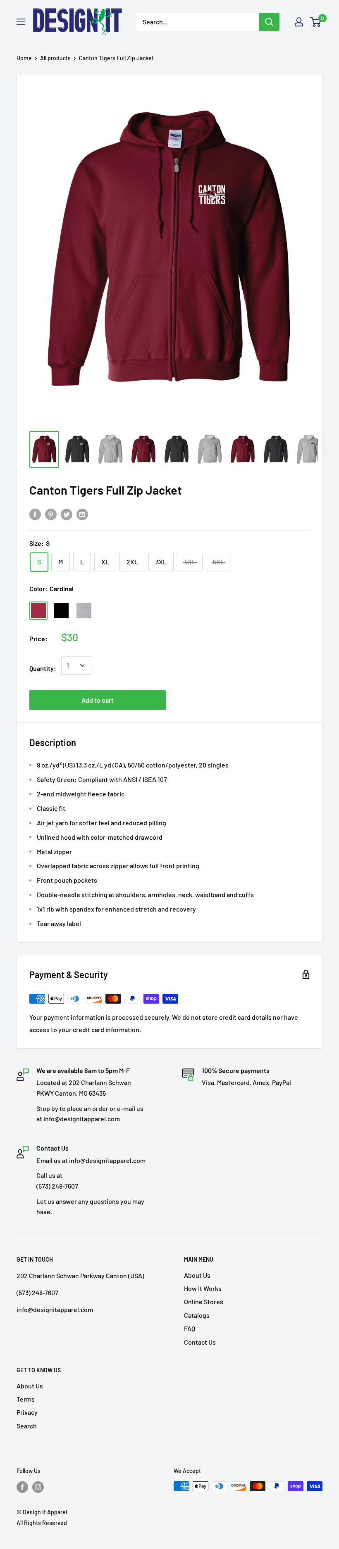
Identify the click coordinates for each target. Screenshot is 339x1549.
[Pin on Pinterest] (51, 514)
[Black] (61, 610)
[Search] (269, 22)
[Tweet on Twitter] (66, 514)
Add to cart (97, 700)
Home (24, 58)
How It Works (203, 1288)
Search (27, 1426)
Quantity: (42, 668)
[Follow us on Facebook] (22, 1487)
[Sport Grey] (83, 610)
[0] (315, 22)
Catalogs (197, 1315)
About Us (197, 1275)
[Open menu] (21, 22)
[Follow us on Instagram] (38, 1487)
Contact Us (200, 1342)
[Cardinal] (38, 610)
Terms (26, 1399)
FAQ (189, 1328)
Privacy (27, 1412)
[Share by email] (82, 514)
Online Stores (203, 1301)
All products (55, 58)
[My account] (299, 21)
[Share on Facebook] (35, 514)
